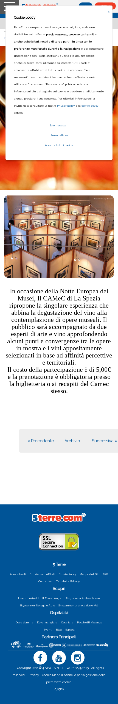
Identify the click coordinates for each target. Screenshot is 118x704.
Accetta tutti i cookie (59, 145)
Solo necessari (59, 125)
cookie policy (90, 105)
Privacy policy (66, 105)
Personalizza (59, 135)
